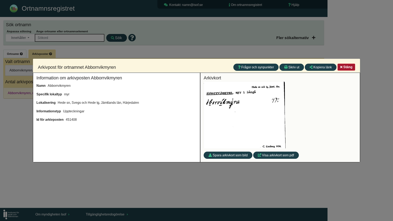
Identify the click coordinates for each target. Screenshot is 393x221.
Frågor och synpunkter (257, 67)
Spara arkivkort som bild (230, 155)
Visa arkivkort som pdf (278, 155)
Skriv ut (293, 67)
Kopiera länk (322, 67)
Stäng (347, 67)
